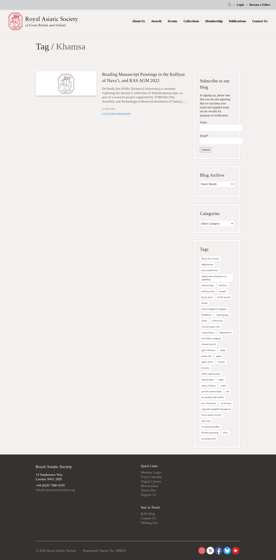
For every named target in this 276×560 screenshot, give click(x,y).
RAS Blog (148, 514)
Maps (221, 379)
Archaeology (207, 285)
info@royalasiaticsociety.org (55, 490)
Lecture (221, 361)
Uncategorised (208, 438)
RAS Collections (208, 403)
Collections (217, 320)
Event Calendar (151, 477)
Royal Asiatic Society (211, 414)
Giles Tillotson (208, 350)
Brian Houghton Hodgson (214, 309)
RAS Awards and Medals (212, 397)
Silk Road (205, 420)
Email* (204, 135)
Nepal (223, 385)
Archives (223, 285)
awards (222, 291)
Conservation (208, 332)
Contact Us (148, 518)
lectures (205, 367)
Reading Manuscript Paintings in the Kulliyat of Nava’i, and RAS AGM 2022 (143, 77)
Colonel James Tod (210, 326)
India (222, 350)
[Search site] (229, 5)
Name (203, 122)
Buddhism (206, 314)
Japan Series (207, 361)
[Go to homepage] (43, 21)
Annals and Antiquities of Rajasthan (213, 278)
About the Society (210, 258)
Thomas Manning (209, 432)
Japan (219, 356)
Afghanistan (207, 264)
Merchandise (149, 486)
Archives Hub (207, 291)
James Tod (206, 356)
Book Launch (224, 297)
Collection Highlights (116, 114)
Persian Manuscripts (211, 391)
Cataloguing (222, 314)
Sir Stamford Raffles (210, 426)
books (204, 303)
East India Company (211, 338)
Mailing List (149, 523)
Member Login (151, 472)
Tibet (225, 432)
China (204, 320)
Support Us (148, 495)
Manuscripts (207, 379)
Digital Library (151, 481)
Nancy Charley (208, 385)
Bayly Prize (207, 297)
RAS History (226, 403)
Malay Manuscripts (210, 373)
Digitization (225, 332)
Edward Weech (208, 344)
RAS (227, 391)
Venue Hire (148, 490)
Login (240, 4)
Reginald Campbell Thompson (216, 409)
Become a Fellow (260, 4)
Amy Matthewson (210, 270)
